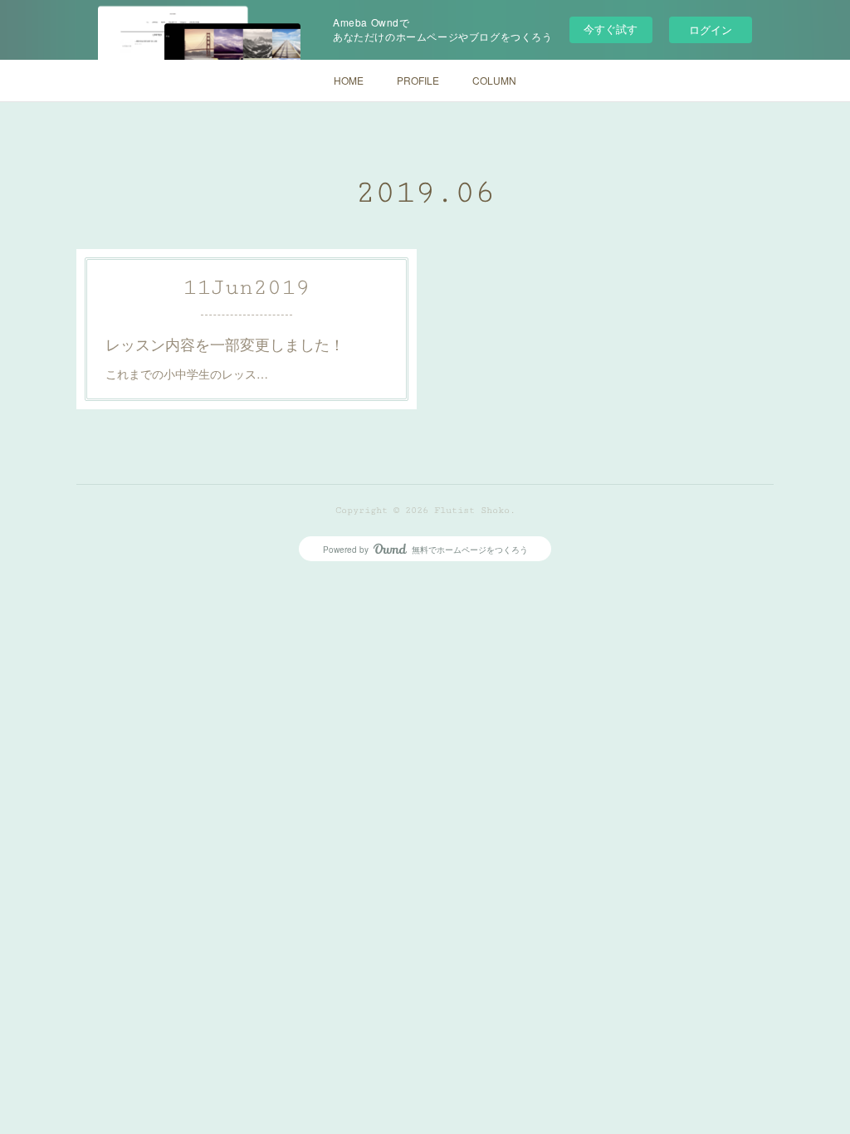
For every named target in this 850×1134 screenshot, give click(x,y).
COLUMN (494, 80)
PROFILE (418, 80)
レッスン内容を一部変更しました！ (224, 343)
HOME (349, 80)
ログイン (710, 29)
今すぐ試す (611, 29)
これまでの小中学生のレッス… (186, 373)
